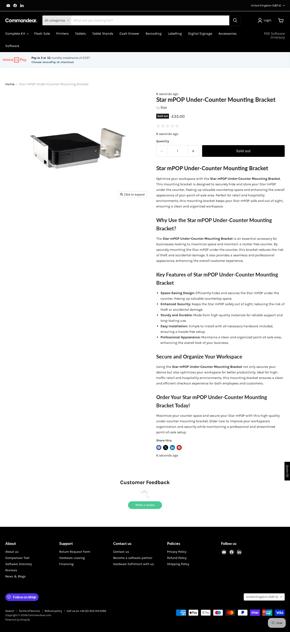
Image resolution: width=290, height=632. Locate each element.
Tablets (80, 33)
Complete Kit (15, 33)
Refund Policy (177, 558)
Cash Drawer (129, 33)
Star (163, 107)
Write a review (145, 505)
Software (12, 46)
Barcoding (154, 33)
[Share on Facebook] (158, 447)
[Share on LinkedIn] (172, 447)
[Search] (235, 20)
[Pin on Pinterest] (179, 447)
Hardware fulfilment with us (133, 564)
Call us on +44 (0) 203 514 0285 (86, 610)
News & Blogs (15, 576)
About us (11, 552)
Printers (62, 33)
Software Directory (18, 564)
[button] (265, 20)
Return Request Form (74, 552)
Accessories (227, 33)
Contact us (121, 552)
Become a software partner (132, 558)
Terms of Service (29, 610)
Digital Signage (200, 33)
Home (9, 84)
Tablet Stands (102, 33)
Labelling (175, 33)
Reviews (11, 570)
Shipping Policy (178, 564)
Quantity (162, 141)
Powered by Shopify (17, 619)
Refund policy (53, 610)
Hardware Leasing (72, 558)
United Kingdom (266, 5)
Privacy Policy (176, 552)
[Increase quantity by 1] (193, 151)
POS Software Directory (274, 35)
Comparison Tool (17, 558)
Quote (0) (287, 471)
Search (9, 610)
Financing (66, 564)
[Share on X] (165, 447)
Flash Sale (42, 33)
